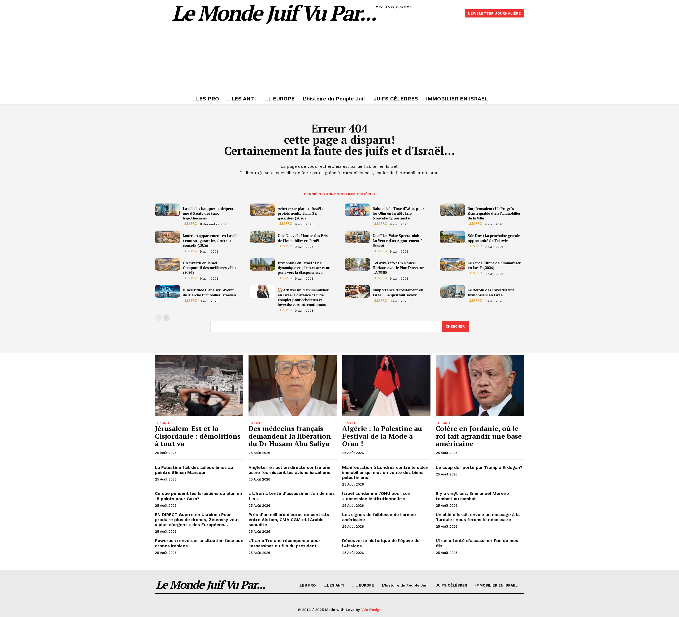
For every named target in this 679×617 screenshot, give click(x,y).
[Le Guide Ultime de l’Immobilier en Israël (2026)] (452, 264)
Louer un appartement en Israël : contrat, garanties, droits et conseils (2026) (209, 240)
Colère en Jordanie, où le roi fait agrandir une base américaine (479, 436)
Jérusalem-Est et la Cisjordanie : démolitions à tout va (198, 436)
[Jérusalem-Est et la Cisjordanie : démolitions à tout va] (199, 385)
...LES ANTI (162, 423)
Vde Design (371, 609)
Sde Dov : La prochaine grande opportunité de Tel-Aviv (494, 238)
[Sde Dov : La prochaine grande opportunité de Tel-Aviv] (452, 237)
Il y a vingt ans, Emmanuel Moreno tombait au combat (472, 496)
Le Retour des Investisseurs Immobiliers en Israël (491, 292)
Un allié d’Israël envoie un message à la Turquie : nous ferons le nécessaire (478, 517)
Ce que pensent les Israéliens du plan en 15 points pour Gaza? (198, 496)
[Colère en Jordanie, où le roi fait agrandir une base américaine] (480, 385)
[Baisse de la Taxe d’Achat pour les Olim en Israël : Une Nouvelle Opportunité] (357, 210)
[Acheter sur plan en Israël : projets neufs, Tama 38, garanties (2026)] (262, 210)
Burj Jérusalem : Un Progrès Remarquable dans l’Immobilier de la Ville (494, 213)
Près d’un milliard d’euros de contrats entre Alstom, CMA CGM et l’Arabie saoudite (289, 519)
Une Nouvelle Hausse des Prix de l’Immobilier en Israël (303, 238)
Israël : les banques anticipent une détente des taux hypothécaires (208, 213)
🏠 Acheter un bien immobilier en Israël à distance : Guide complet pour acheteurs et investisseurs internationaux (303, 297)
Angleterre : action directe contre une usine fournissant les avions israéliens (289, 470)
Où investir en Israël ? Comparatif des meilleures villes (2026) (209, 267)
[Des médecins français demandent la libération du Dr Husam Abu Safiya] (293, 385)
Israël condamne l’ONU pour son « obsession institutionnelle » (376, 496)
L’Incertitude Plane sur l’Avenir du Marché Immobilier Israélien (209, 292)
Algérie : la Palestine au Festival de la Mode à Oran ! (382, 436)
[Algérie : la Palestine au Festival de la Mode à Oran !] (386, 385)
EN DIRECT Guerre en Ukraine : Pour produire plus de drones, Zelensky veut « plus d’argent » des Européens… (197, 519)
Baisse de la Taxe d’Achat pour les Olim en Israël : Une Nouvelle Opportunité (398, 213)
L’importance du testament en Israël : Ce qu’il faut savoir (398, 292)
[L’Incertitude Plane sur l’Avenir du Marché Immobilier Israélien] (167, 291)
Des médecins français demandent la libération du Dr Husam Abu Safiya (290, 436)
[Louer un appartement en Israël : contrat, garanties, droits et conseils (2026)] (167, 237)
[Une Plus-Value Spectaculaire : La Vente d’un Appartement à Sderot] (357, 237)
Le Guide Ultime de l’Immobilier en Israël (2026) (494, 265)
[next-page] (166, 317)
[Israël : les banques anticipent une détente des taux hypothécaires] (167, 210)
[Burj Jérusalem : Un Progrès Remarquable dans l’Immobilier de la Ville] (452, 210)
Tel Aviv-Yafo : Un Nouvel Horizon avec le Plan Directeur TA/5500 (398, 267)
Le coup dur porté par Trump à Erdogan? (479, 467)
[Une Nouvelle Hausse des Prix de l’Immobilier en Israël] (262, 237)
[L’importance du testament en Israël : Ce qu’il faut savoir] (357, 291)
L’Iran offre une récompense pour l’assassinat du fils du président (284, 543)
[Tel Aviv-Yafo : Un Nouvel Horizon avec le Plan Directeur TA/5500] (357, 264)
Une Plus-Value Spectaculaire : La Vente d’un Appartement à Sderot (398, 240)
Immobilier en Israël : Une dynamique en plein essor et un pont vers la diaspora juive (304, 267)
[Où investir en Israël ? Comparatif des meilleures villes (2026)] (167, 264)
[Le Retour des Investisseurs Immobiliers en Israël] (452, 291)
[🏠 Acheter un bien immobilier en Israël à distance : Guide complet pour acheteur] (262, 291)
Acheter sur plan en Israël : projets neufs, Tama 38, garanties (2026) (300, 213)
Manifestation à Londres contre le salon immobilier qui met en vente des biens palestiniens (385, 472)
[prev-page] (158, 317)
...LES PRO (190, 223)
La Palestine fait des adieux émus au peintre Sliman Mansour (194, 470)
